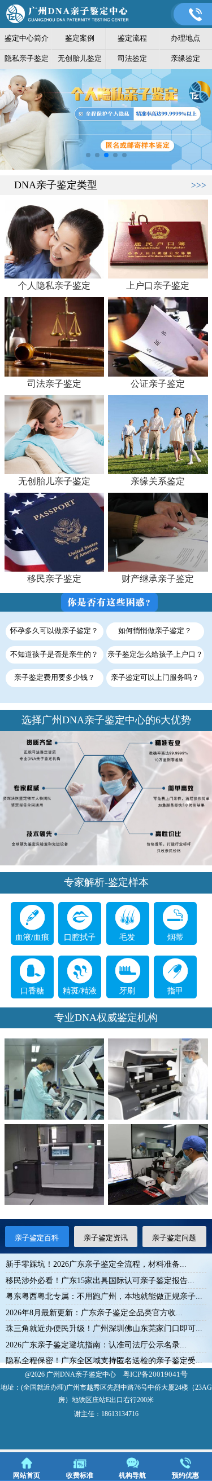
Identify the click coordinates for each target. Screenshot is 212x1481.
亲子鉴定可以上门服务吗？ (155, 678)
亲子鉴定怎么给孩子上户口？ (155, 654)
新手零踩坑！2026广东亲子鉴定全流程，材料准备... (96, 1264)
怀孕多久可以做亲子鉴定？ (54, 631)
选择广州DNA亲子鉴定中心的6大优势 (106, 720)
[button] (88, 155)
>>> (198, 185)
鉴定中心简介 (27, 38)
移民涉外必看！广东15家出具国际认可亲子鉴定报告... (100, 1280)
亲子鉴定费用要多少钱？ (54, 678)
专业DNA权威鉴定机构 (106, 1017)
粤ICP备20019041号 (155, 1374)
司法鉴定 (132, 58)
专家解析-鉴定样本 (106, 882)
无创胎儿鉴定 (80, 58)
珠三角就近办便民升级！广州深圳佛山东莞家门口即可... (104, 1328)
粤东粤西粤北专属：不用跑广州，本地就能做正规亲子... (104, 1296)
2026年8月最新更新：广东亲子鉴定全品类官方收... (94, 1312)
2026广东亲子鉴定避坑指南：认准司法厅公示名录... (96, 1345)
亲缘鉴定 (185, 58)
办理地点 (185, 38)
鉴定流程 (132, 38)
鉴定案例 (79, 38)
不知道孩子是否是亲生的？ (54, 654)
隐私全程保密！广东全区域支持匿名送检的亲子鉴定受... (104, 1360)
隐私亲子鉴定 (27, 58)
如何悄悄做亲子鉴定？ (155, 631)
